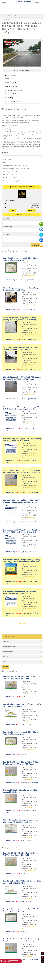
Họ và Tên (6, 219)
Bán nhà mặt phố (12, 16)
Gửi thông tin (36, 245)
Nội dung (6, 234)
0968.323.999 (36, 203)
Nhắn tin (31, 210)
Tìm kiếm (5, 666)
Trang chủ (4, 16)
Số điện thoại (7, 226)
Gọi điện (12, 210)
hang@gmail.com (35, 205)
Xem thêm (21, 623)
